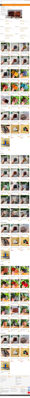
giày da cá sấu (19, 383)
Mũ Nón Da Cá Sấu (3, 14)
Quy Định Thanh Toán (3, 377)
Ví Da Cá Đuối (10, 9)
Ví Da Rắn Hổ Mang (10, 15)
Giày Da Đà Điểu (3, 9)
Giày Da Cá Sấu (3, 13)
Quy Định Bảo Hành (3, 380)
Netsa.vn (9, 395)
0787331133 (28, 0)
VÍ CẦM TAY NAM (10, 12)
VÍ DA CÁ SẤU (3, 6)
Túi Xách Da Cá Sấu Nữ (20, 6)
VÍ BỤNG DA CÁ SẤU (11, 6)
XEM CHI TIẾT (7, 23)
